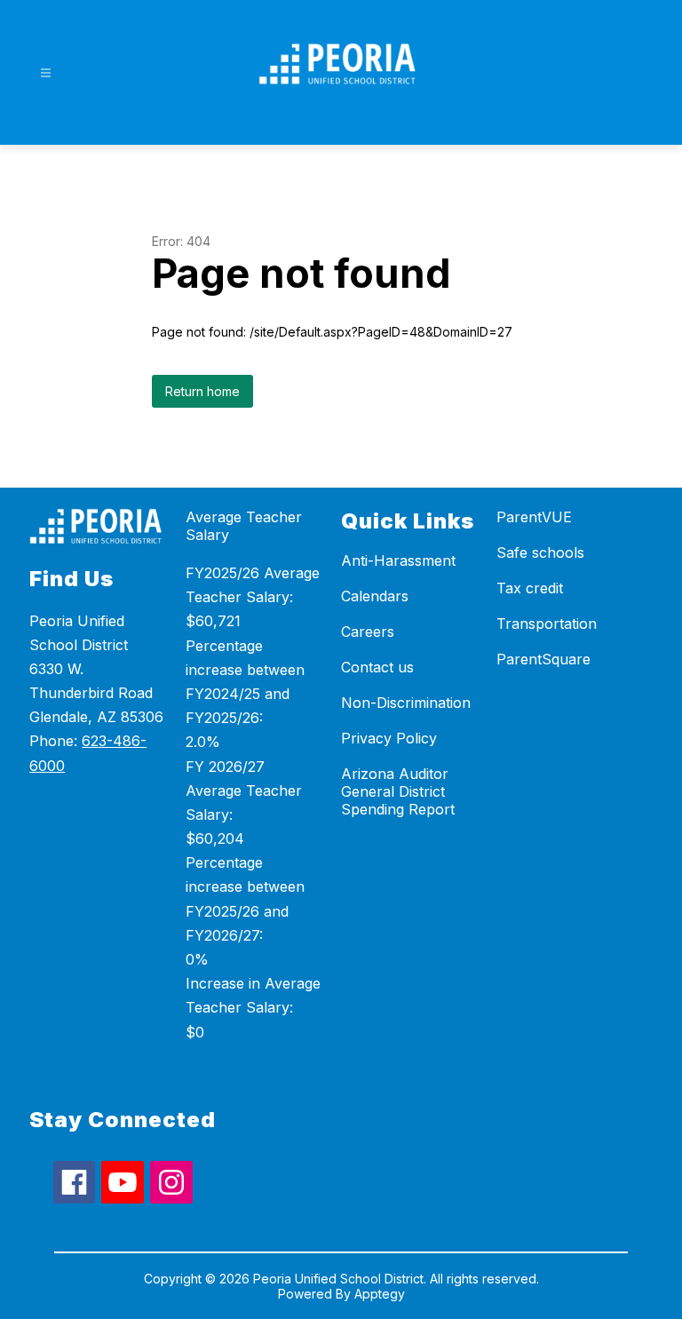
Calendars (374, 596)
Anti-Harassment (398, 560)
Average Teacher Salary (244, 526)
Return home (202, 391)
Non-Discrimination (406, 702)
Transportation (546, 623)
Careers (367, 631)
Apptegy (379, 1293)
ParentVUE (534, 517)
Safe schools (540, 552)
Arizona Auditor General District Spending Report (398, 791)
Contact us (377, 667)
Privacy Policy (389, 738)
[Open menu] (46, 73)
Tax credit (529, 588)
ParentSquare (543, 659)
